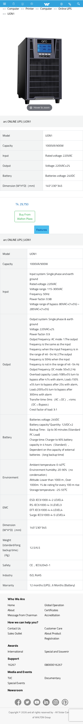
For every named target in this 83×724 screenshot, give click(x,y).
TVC (10, 678)
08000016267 (53, 665)
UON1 (11, 13)
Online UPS (65, 8)
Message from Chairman (22, 615)
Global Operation (54, 605)
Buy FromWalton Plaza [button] (24, 216)
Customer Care (53, 628)
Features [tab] (41, 230)
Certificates (51, 610)
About (11, 610)
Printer (30, 8)
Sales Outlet (15, 633)
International (15, 651)
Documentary (53, 678)
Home (11, 605)
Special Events (16, 683)
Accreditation (52, 615)
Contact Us (14, 628)
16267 (12, 665)
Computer (13, 8)
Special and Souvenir (57, 651)
